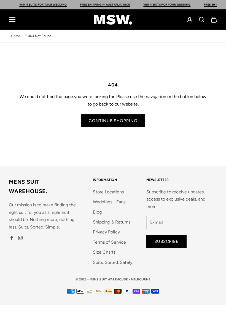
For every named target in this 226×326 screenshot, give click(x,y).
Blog (97, 212)
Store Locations (108, 191)
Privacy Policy (106, 232)
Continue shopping (113, 120)
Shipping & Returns (111, 222)
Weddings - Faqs (109, 201)
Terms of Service (109, 242)
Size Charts (104, 252)
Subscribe (166, 241)
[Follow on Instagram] (20, 238)
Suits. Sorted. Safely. (113, 262)
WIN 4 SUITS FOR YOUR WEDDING (51, 4)
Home (15, 36)
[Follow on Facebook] (11, 238)
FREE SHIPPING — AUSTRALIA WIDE (113, 4)
